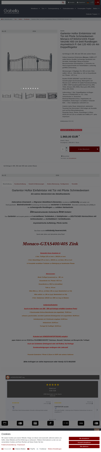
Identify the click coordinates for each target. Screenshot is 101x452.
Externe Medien (21, 449)
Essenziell (8, 449)
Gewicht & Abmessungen (36, 184)
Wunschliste (65, 156)
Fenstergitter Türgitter (84, 8)
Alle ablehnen (84, 446)
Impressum (21, 444)
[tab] (7, 184)
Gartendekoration (68, 8)
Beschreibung (7, 184)
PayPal (32, 449)
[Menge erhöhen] (66, 147)
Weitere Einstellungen (55, 449)
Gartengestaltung (53, 8)
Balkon (95, 8)
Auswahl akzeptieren (84, 442)
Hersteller (75, 184)
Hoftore (20, 19)
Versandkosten (72, 158)
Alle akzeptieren (84, 438)
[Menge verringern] (66, 150)
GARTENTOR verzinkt (61, 406)
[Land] (88, 2)
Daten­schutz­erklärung (9, 444)
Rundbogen (27, 19)
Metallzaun (34, 8)
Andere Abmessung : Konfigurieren (58, 184)
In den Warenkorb (83, 149)
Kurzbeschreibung (20, 184)
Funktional (43, 449)
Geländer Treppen (92, 14)
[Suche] (62, 2)
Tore (43, 8)
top (13, 406)
